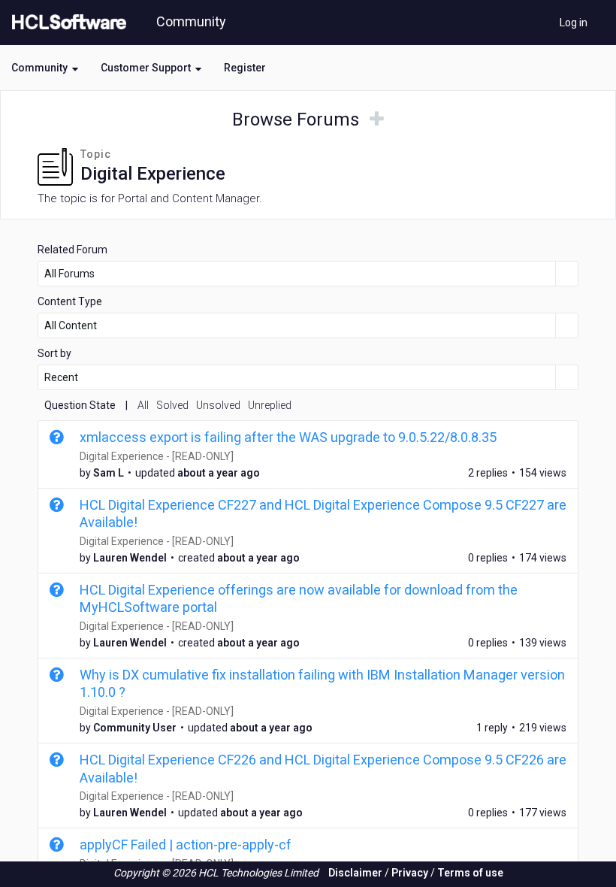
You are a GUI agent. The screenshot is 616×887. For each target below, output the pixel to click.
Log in (573, 23)
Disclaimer (355, 873)
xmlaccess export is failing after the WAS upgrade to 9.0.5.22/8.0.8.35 (288, 437)
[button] (44, 67)
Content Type (70, 301)
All (143, 405)
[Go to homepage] (66, 22)
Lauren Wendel (130, 558)
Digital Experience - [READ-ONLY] (157, 456)
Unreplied (269, 405)
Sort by (54, 353)
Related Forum (72, 250)
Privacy (409, 873)
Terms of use (470, 873)
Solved (172, 405)
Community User (135, 728)
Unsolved (218, 405)
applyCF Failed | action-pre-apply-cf (185, 844)
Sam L (108, 473)
